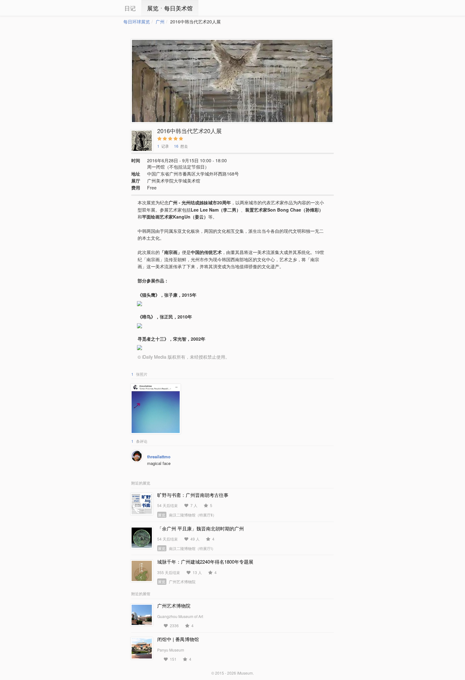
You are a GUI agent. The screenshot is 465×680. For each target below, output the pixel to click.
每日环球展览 (136, 21)
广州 (160, 21)
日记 (130, 8)
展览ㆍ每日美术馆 (170, 8)
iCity (104, 8)
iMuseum (245, 673)
